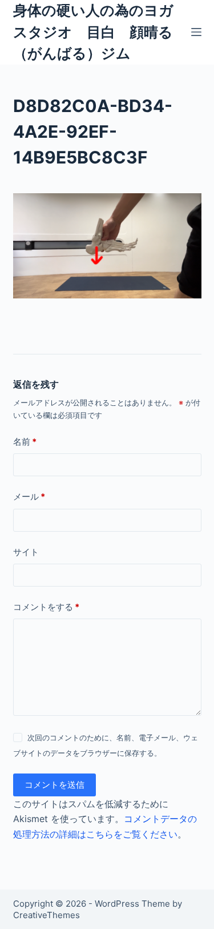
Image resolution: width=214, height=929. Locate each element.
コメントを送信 (54, 784)
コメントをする (46, 606)
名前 (25, 441)
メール (29, 496)
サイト (26, 552)
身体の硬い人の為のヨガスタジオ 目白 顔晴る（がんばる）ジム (93, 32)
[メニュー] (196, 32)
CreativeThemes (46, 915)
